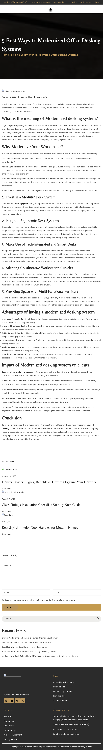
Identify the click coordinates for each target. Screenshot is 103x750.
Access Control (60, 700)
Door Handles (59, 687)
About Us (8, 716)
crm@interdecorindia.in (88, 2)
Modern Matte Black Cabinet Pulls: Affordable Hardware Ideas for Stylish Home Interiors (40, 656)
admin (24, 97)
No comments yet (42, 97)
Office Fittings (10, 730)
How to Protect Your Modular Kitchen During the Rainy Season (29, 651)
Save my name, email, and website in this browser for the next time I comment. (40, 600)
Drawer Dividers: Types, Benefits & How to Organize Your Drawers (49, 482)
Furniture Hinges (60, 696)
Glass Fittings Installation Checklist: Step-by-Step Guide (41, 505)
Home (5, 54)
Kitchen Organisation (62, 691)
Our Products (9, 726)
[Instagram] (6, 702)
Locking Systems (11, 739)
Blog (13, 54)
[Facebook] (17, 702)
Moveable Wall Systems (63, 682)
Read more (7, 488)
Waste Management (13, 735)
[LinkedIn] (11, 702)
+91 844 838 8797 (19, 2)
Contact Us (9, 721)
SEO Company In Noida (82, 746)
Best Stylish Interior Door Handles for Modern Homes (40, 527)
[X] (22, 702)
